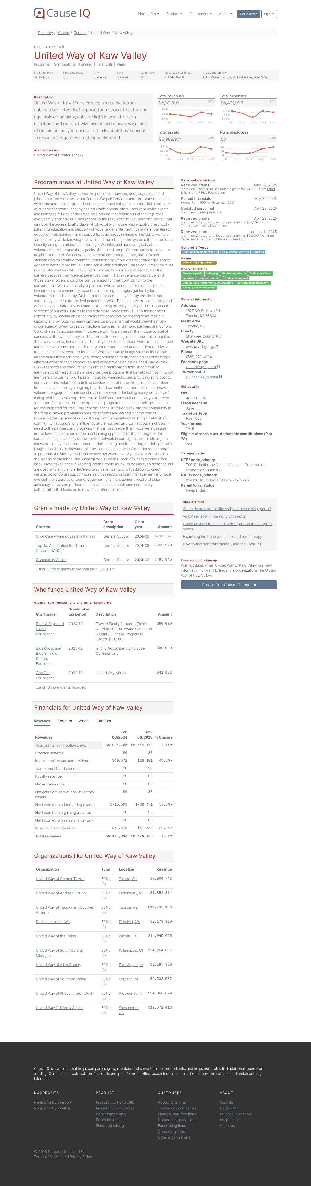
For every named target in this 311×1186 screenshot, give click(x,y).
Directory (45, 32)
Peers (121, 64)
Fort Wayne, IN (131, 964)
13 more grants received (66, 687)
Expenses (64, 721)
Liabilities (104, 721)
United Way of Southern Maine (61, 979)
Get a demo (249, 14)
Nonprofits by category (53, 1102)
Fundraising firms (172, 1125)
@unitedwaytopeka (202, 377)
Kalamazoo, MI (131, 950)
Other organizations (174, 1137)
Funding (85, 64)
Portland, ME (129, 979)
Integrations (230, 1119)
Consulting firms (171, 1131)
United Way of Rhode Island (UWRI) (65, 993)
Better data (229, 1108)
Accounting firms (172, 1102)
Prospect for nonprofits (115, 1102)
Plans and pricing (110, 1125)
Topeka (80, 32)
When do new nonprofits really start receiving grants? (227, 508)
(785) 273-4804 (199, 356)
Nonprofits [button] (147, 13)
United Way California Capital (59, 1007)
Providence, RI (130, 993)
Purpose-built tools (235, 1114)
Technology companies (177, 1108)
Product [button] (173, 13)
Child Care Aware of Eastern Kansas (65, 536)
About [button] (224, 13)
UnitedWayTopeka (201, 367)
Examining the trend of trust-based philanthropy (222, 536)
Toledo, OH (128, 878)
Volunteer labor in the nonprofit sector (214, 516)
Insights (226, 1102)
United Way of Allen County (58, 964)
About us (227, 1125)
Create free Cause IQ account (229, 584)
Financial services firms (177, 1114)
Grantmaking (64, 64)
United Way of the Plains (56, 936)
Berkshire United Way (53, 921)
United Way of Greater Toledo (60, 878)
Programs (42, 64)
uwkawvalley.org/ (200, 346)
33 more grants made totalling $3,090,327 (80, 569)
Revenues (42, 721)
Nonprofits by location (52, 1108)
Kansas (63, 32)
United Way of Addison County (61, 893)
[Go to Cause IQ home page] (62, 14)
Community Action (51, 560)
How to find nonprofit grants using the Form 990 (222, 544)
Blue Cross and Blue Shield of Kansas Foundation (227, 237)
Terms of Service (48, 1156)
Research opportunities (115, 1108)
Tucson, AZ (128, 907)
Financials (104, 64)
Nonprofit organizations (177, 1119)
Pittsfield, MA (129, 921)
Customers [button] (199, 13)
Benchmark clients (111, 1114)
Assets (84, 721)
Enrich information (111, 1119)
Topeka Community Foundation (204, 225)
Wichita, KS (128, 936)
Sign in (269, 14)
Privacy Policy (81, 1156)
